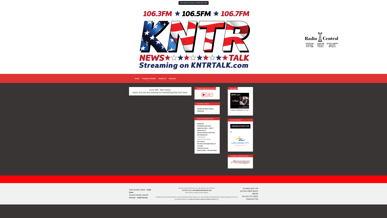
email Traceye (142, 198)
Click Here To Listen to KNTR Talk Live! (193, 3)
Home (137, 79)
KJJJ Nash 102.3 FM (250, 188)
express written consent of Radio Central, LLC (203, 199)
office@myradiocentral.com (201, 190)
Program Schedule (149, 79)
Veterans (172, 79)
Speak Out (162, 79)
